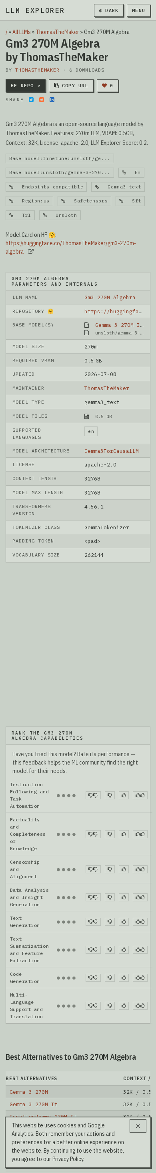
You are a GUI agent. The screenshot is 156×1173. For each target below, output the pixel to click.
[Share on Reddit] (41, 99)
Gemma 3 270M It (119, 325)
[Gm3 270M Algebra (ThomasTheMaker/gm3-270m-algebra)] (78, 643)
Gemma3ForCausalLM (111, 451)
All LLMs (21, 32)
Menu (138, 10)
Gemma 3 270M (29, 1092)
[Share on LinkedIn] (52, 99)
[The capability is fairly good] (124, 795)
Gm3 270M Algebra (110, 297)
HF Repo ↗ (25, 85)
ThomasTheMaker (57, 32)
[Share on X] (31, 99)
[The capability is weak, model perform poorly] (93, 795)
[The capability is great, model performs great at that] (140, 795)
